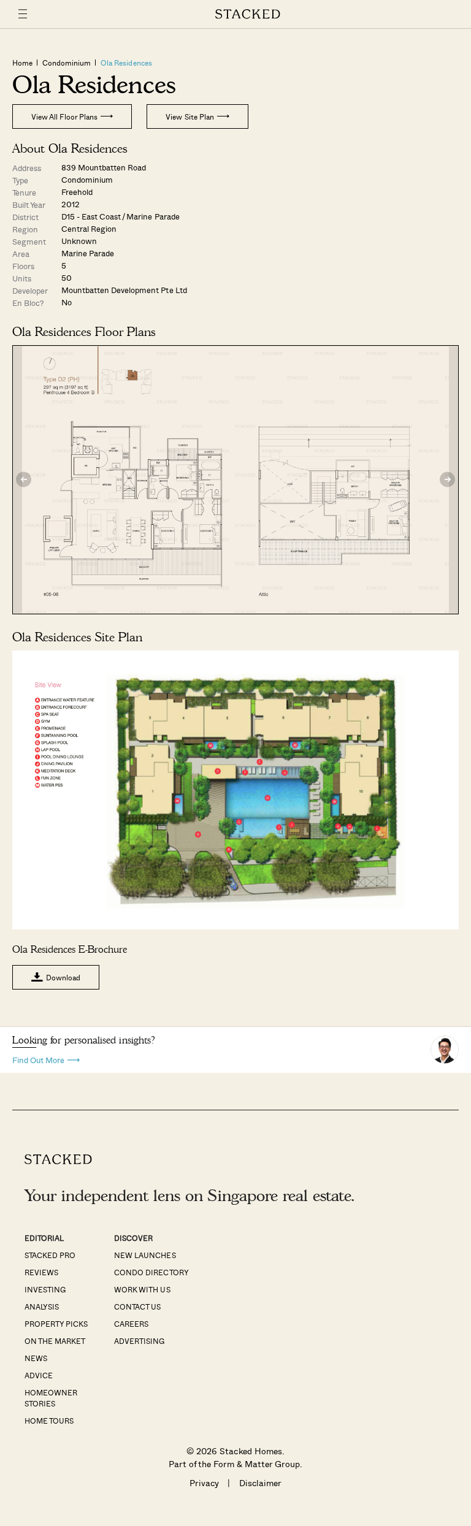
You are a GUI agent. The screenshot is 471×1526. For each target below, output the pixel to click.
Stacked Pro (50, 1255)
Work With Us (142, 1289)
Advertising (139, 1340)
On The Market (55, 1340)
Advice (39, 1375)
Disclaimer (260, 1482)
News (36, 1358)
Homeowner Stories (51, 1398)
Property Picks (56, 1323)
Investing (45, 1289)
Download (63, 977)
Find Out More (38, 1059)
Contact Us (137, 1306)
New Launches (144, 1255)
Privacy (204, 1482)
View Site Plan (189, 116)
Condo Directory (151, 1272)
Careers (131, 1323)
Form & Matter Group (256, 1463)
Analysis (42, 1306)
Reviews (41, 1272)
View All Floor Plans (64, 116)
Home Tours (49, 1420)
